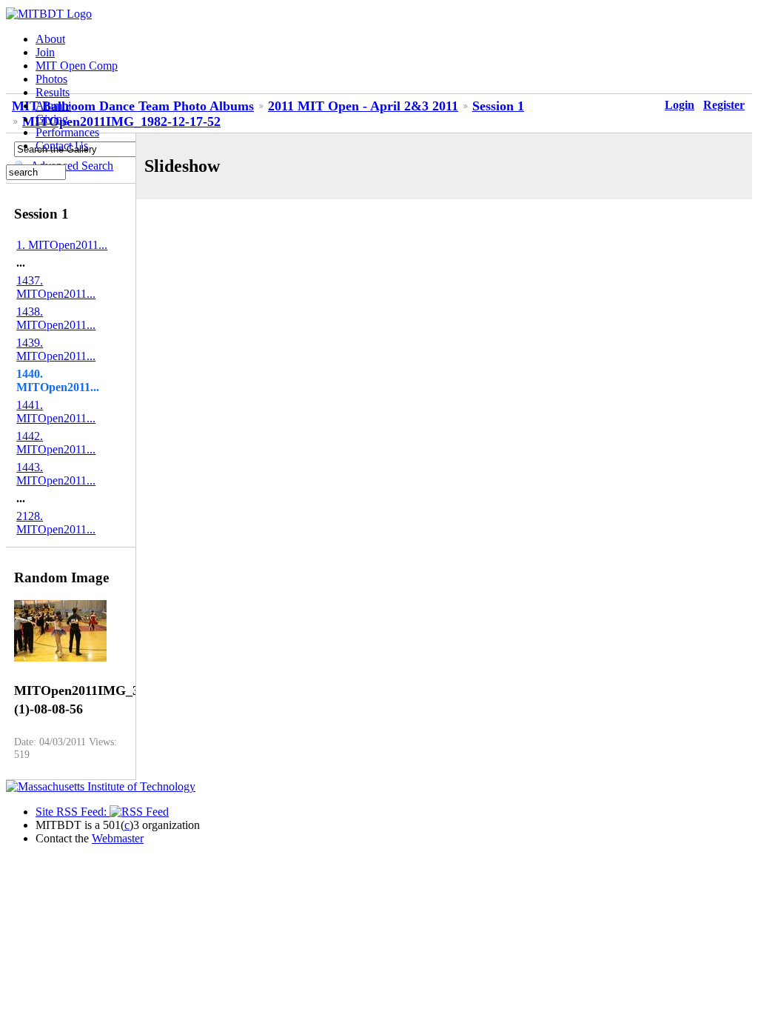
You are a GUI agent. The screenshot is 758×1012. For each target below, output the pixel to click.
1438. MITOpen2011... (55, 318)
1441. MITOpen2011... (55, 412)
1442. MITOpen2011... (55, 443)
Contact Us (62, 145)
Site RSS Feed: (73, 811)
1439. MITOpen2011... (55, 349)
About (50, 39)
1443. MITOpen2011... (55, 474)
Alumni (53, 105)
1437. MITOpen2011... (55, 287)
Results (53, 92)
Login (679, 105)
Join (45, 52)
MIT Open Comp (77, 65)
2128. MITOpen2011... (55, 523)
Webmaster (118, 838)
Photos (51, 79)
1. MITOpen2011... (61, 245)
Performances (67, 132)
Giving (52, 119)
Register (724, 105)
